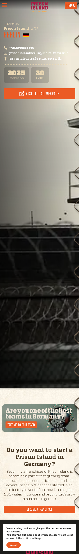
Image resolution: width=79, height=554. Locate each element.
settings (36, 538)
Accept (13, 545)
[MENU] (6, 5)
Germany (13, 23)
